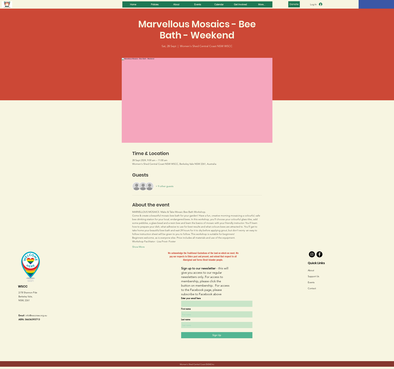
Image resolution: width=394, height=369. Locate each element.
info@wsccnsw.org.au (36, 315)
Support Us (313, 276)
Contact (312, 288)
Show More (138, 246)
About (311, 270)
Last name (185, 319)
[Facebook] (319, 254)
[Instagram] (312, 254)
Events (311, 282)
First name (186, 309)
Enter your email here (191, 298)
